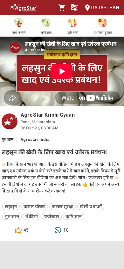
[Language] (74, 7)
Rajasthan (105, 7)
